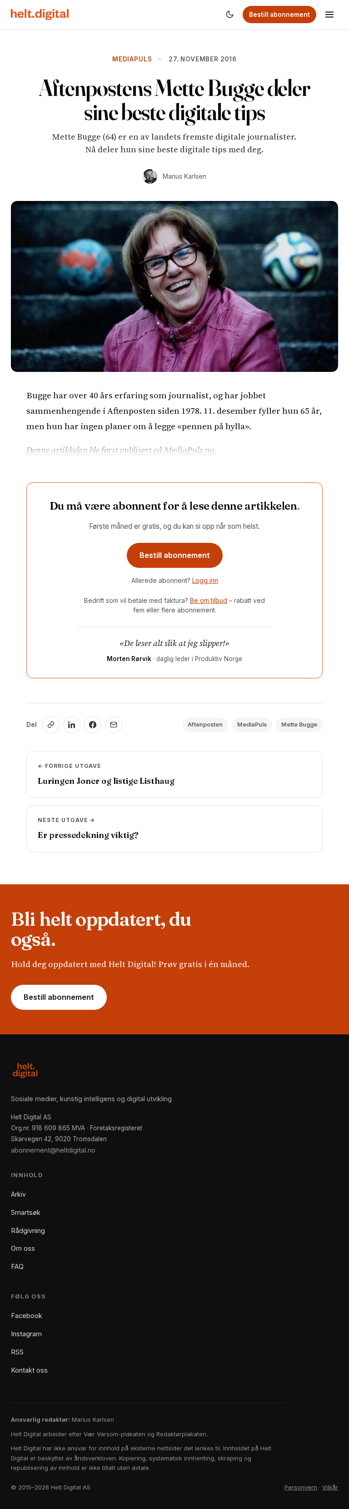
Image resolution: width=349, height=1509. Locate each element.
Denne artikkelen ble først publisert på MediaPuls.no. (121, 450)
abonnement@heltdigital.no (53, 1150)
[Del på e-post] (113, 724)
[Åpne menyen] (329, 14)
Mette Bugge (299, 724)
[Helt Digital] (40, 14)
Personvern (300, 1487)
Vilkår (330, 1487)
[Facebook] (92, 724)
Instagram (26, 1334)
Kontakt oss (29, 1370)
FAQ (17, 1266)
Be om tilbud (208, 600)
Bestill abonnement (279, 14)
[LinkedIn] (71, 724)
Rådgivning (28, 1230)
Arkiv (18, 1194)
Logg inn (205, 580)
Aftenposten (205, 724)
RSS (17, 1352)
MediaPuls (132, 59)
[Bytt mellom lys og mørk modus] (229, 14)
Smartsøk (25, 1212)
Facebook (26, 1315)
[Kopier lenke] (51, 724)
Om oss (23, 1248)
